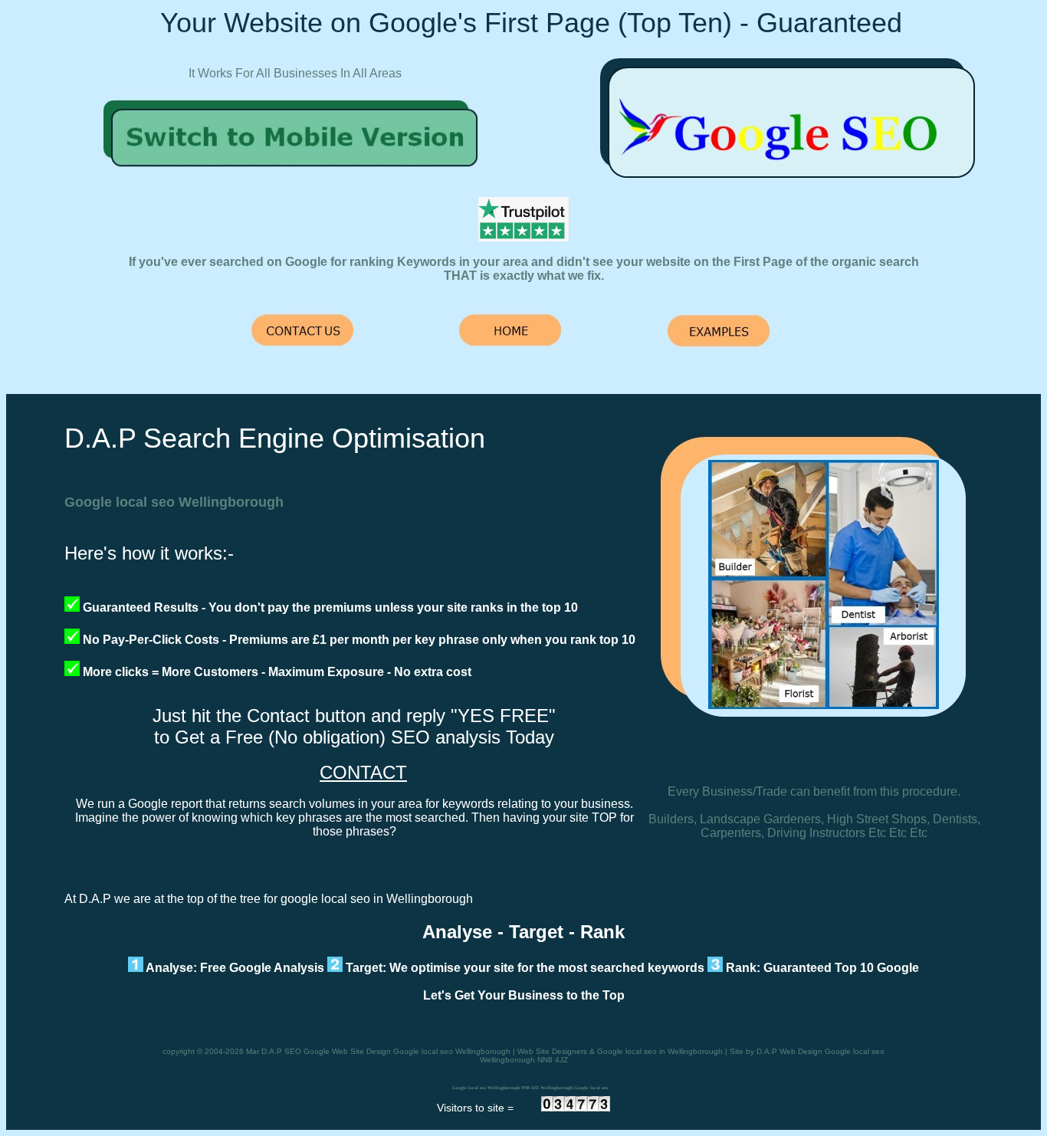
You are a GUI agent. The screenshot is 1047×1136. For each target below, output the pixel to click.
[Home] (296, 174)
